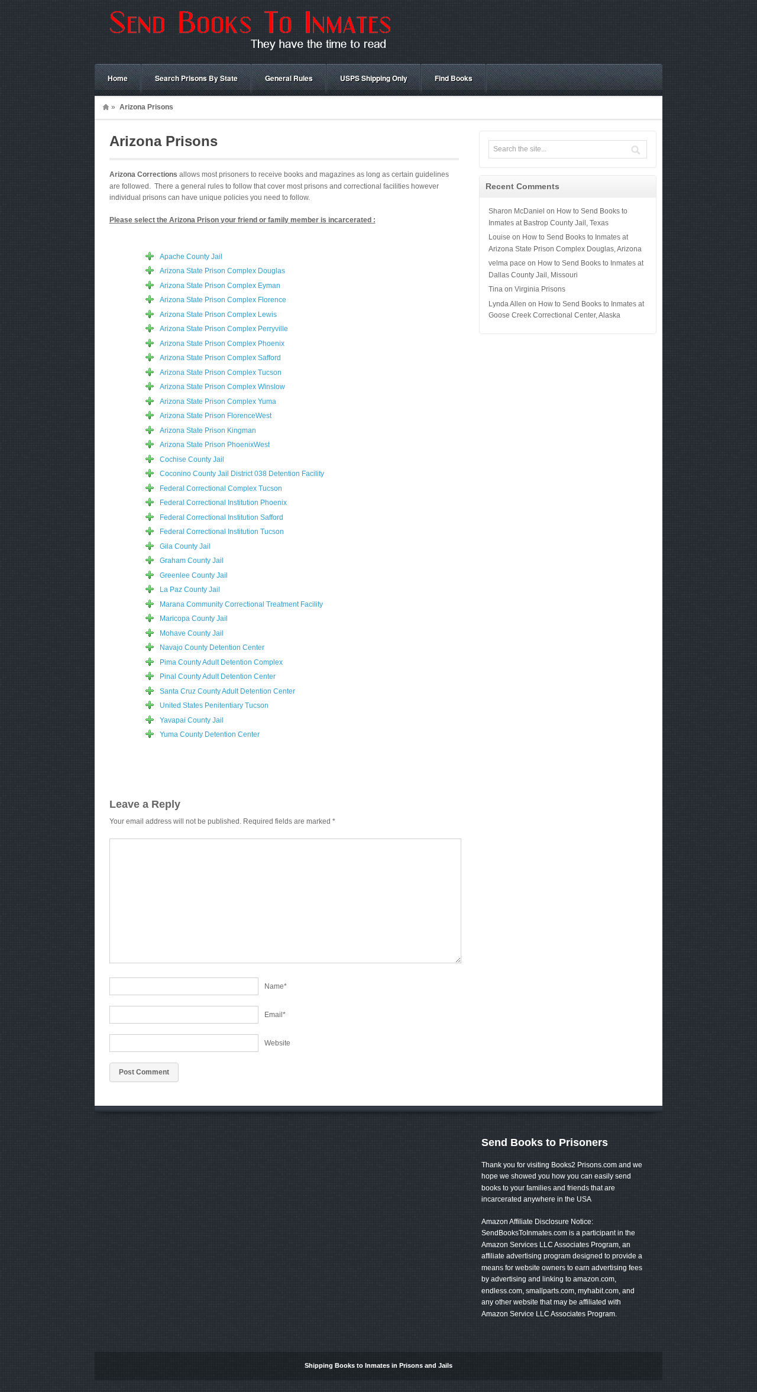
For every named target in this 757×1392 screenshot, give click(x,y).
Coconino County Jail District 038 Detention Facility (242, 474)
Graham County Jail (192, 560)
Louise (499, 237)
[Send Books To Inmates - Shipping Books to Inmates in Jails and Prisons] (248, 51)
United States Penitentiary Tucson (214, 705)
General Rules (289, 78)
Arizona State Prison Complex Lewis (218, 314)
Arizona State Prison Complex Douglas (222, 271)
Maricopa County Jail (194, 618)
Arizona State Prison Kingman (208, 430)
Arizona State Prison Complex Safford (220, 358)
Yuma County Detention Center (210, 734)
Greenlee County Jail (194, 575)
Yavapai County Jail (192, 720)
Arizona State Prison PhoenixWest (215, 445)
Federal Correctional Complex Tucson (221, 488)
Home (118, 78)
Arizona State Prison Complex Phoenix (222, 343)
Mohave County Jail (192, 633)
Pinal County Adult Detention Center (218, 676)
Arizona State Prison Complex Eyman (220, 285)
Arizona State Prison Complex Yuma (218, 401)
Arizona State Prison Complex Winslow (222, 387)
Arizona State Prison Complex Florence (223, 300)
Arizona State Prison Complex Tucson (221, 372)
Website (277, 1043)
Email (275, 1015)
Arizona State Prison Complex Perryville (224, 329)
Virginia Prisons (540, 289)
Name (275, 986)
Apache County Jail (191, 256)
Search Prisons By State (196, 78)
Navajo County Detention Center (212, 647)
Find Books (454, 78)
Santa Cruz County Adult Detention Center (227, 691)
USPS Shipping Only (373, 78)
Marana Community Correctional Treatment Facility (241, 604)
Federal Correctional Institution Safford (221, 517)
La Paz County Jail (190, 589)
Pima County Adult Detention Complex (221, 662)
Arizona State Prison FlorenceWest (215, 416)
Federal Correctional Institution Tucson (222, 531)
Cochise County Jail (192, 459)
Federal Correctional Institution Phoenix (223, 502)
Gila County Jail (185, 546)
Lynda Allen (507, 304)
